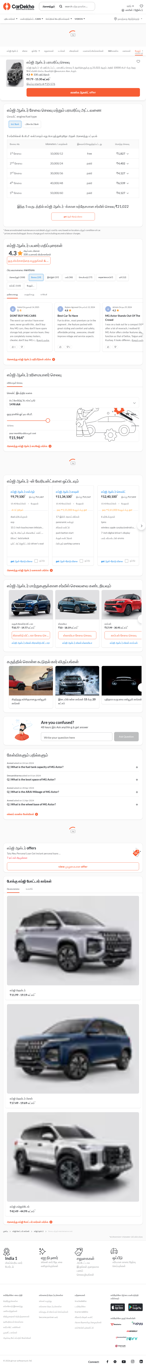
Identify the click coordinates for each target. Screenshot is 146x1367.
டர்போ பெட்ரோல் (32, 124)
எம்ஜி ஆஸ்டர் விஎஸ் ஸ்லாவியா (77, 642)
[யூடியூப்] (124, 1362)
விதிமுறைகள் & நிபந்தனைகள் (16, 1316)
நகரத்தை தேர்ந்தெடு (128, 18)
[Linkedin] (141, 1362)
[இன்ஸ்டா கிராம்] (132, 1362)
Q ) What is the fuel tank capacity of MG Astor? (35, 766)
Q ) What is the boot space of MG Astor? (31, 779)
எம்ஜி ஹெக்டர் (18, 990)
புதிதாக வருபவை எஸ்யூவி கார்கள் (123, 699)
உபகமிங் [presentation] (29, 888)
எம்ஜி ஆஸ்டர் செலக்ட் (113, 491)
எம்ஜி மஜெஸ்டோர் (20, 1206)
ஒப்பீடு (42, 560)
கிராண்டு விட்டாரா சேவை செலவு (31, 635)
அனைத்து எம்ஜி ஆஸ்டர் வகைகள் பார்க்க (28, 570)
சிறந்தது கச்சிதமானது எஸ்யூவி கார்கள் (29, 701)
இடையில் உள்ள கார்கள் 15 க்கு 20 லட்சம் (77, 701)
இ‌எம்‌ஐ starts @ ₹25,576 (41, 84)
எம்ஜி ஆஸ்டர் (12, 51)
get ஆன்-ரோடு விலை (73, 216)
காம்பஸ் (108, 623)
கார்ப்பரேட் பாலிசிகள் (12, 1327)
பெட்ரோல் (15, 124)
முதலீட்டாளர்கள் (10, 1332)
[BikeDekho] (116, 1324)
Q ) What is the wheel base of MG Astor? (31, 804)
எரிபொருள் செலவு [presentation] (14, 382)
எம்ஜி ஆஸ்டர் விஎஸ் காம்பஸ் (124, 642)
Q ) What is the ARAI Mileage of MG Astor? (33, 791)
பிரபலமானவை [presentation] (13, 888)
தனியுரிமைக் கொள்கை (13, 1321)
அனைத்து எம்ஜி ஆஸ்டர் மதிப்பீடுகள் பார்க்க (29, 359)
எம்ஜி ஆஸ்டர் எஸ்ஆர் (23, 491)
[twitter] (115, 1362)
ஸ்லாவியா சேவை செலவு (77, 635)
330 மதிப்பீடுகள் (41, 74)
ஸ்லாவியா (62, 623)
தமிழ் (129, 5)
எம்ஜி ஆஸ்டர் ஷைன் (67, 491)
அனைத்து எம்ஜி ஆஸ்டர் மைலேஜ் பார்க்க (27, 445)
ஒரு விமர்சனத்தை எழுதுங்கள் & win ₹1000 (29, 260)
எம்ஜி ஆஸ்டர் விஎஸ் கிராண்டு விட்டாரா (31, 642)
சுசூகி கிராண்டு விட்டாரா (22, 623)
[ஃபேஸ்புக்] (107, 1362)
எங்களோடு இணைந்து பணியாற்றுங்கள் (13, 1309)
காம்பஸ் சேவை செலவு (124, 635)
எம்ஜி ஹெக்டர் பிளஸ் (21, 1098)
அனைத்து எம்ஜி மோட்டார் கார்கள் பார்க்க (27, 1221)
